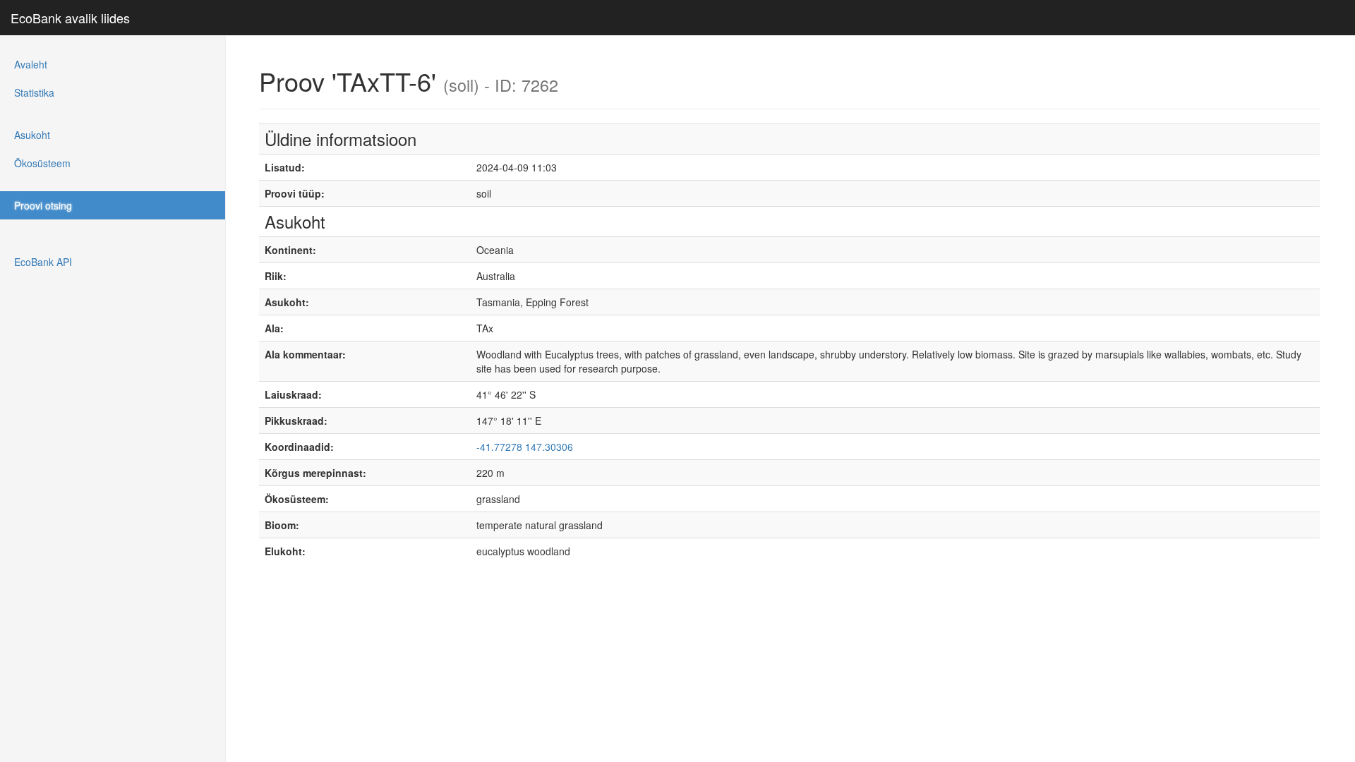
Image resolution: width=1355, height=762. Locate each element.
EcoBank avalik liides (70, 17)
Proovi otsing (43, 205)
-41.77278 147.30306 (524, 447)
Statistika (34, 92)
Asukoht (32, 135)
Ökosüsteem (42, 163)
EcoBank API (43, 262)
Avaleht (30, 64)
